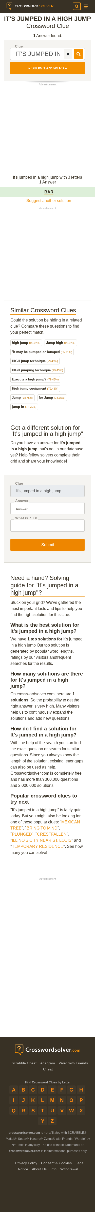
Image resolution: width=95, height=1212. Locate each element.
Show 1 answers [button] (47, 68)
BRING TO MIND (42, 828)
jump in (24, 407)
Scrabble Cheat (24, 1063)
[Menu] (86, 6)
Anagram (47, 1063)
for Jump (52, 398)
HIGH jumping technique (37, 370)
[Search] (77, 6)
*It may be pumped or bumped (42, 352)
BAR (48, 192)
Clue (19, 46)
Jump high (60, 343)
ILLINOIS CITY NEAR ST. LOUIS (41, 840)
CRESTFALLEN (52, 834)
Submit (47, 545)
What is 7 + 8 (26, 518)
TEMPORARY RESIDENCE (37, 846)
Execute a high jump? (35, 379)
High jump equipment (35, 388)
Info (53, 1169)
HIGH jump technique (35, 361)
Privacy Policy (26, 1163)
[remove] (68, 54)
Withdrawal (69, 1169)
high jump (26, 343)
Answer (21, 500)
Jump (22, 398)
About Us (39, 1169)
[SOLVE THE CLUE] (78, 54)
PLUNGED (22, 834)
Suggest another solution (48, 200)
